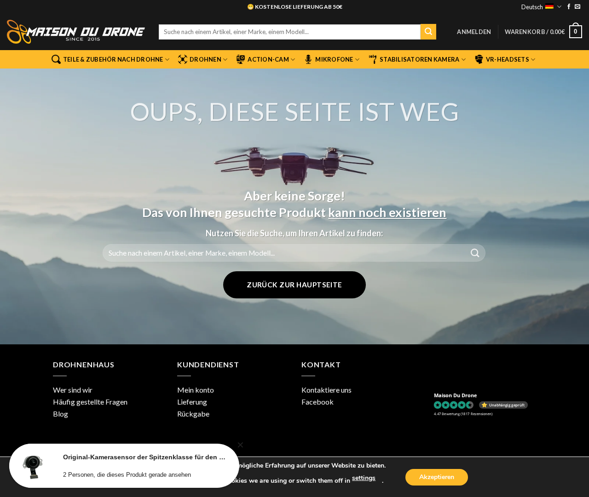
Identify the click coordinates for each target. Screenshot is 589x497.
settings (363, 478)
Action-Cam (268, 59)
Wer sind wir (72, 389)
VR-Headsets (507, 59)
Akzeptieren (436, 477)
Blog (60, 413)
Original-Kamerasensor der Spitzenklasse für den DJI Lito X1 (144, 457)
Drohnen (205, 59)
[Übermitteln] (428, 32)
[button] (474, 31)
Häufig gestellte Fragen (90, 401)
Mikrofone (334, 59)
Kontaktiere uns (326, 389)
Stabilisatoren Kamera (419, 59)
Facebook (317, 401)
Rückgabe (193, 413)
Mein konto (195, 389)
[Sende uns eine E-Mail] (577, 7)
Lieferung (192, 401)
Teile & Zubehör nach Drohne (113, 59)
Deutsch (532, 7)
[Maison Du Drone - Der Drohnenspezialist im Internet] (76, 32)
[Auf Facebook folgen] (569, 7)
